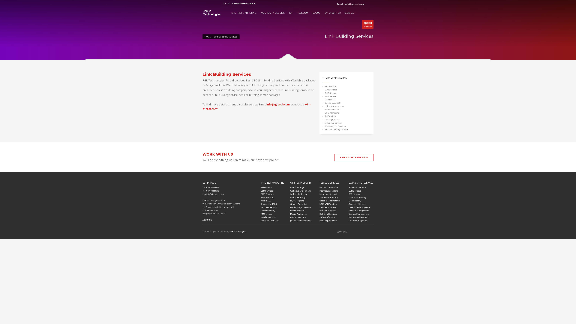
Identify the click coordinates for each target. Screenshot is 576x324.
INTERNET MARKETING (243, 13)
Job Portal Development (301, 220)
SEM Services (331, 89)
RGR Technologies (238, 231)
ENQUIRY (368, 24)
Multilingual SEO (332, 119)
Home (208, 36)
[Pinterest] (214, 3)
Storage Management (359, 214)
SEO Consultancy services (336, 129)
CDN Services (355, 190)
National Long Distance (330, 200)
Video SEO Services (333, 123)
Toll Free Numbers (328, 207)
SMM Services (331, 96)
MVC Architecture (298, 217)
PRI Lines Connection (329, 187)
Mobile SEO (330, 99)
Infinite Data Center (357, 187)
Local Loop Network (328, 194)
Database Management (359, 207)
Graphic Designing (298, 204)
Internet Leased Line (329, 190)
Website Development (300, 190)
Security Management (359, 217)
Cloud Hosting (355, 200)
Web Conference (327, 217)
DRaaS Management (358, 220)
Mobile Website (297, 210)
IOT (291, 13)
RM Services (330, 116)
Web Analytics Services (335, 126)
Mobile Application (298, 214)
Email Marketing (332, 112)
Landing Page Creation (300, 207)
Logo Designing (297, 200)
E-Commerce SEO (332, 109)
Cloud (316, 13)
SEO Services (331, 86)
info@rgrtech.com (216, 194)
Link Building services (334, 106)
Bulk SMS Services (328, 210)
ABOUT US (207, 220)
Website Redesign (298, 194)
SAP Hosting (354, 194)
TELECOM (302, 13)
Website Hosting (297, 197)
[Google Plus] (218, 3)
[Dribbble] (365, 232)
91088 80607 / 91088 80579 (243, 3)
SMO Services (331, 93)
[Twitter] (209, 3)
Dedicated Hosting (357, 204)
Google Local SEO (333, 103)
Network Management (359, 210)
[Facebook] (204, 3)
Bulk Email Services (328, 214)
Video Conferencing (329, 197)
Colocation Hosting (357, 197)
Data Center (333, 13)
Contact (350, 13)
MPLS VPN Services (328, 204)
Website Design (297, 187)
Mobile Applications (328, 220)
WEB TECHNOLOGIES (273, 13)
